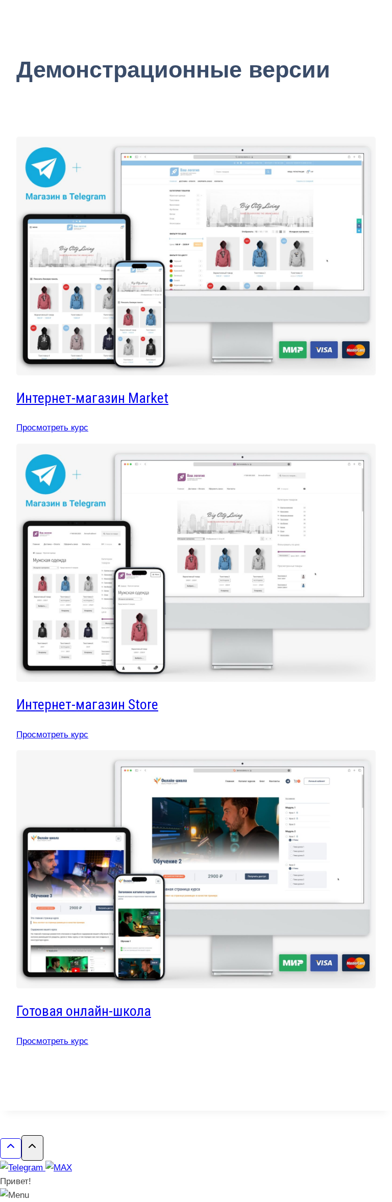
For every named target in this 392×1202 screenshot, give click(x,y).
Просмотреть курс (52, 427)
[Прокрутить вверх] (10, 1148)
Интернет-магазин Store (87, 704)
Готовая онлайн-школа (83, 1011)
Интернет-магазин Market (92, 398)
